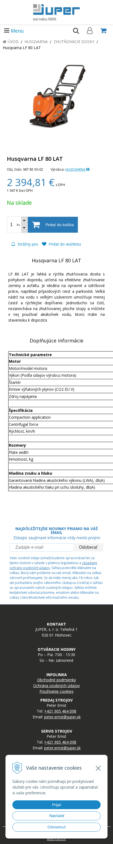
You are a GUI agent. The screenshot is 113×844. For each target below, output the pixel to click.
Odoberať (88, 547)
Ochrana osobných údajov (56, 685)
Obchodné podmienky (56, 679)
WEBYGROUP (56, 839)
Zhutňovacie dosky (73, 41)
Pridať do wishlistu (64, 244)
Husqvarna (36, 41)
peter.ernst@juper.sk (62, 716)
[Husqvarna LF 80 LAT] (56, 97)
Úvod (13, 41)
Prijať (56, 805)
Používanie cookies (56, 691)
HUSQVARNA (75, 169)
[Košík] (103, 30)
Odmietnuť (56, 827)
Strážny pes (27, 244)
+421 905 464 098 (60, 711)
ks (18, 225)
